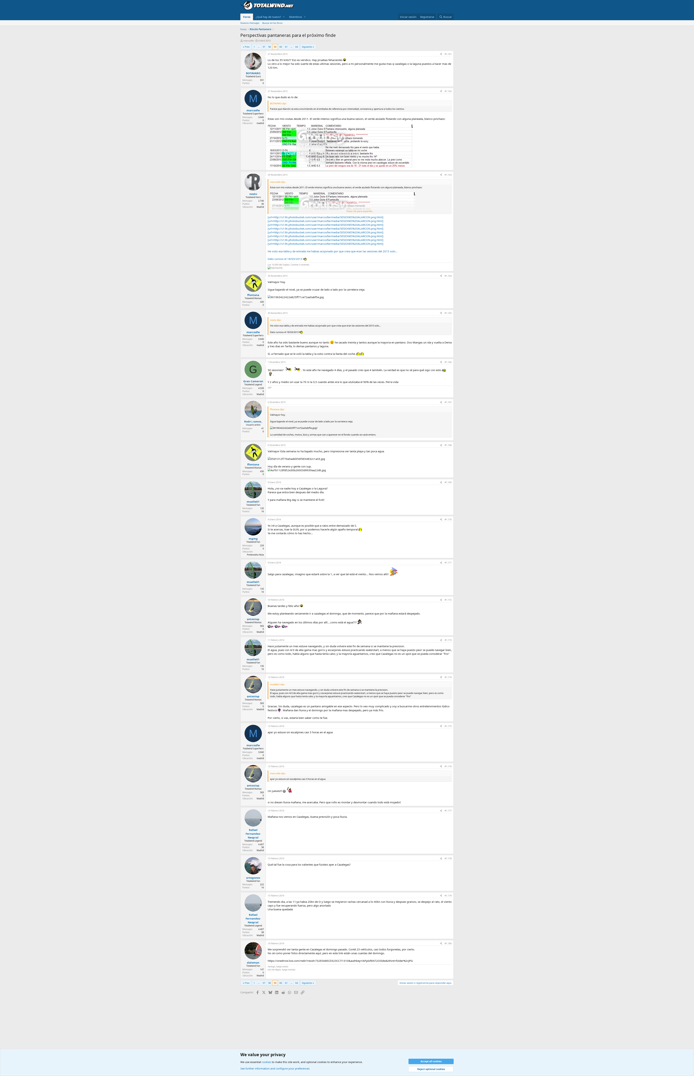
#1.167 (448, 402)
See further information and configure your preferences (275, 1068)
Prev (247, 46)
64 (296, 46)
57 (264, 46)
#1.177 (448, 810)
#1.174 (448, 677)
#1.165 (448, 313)
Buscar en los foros (272, 23)
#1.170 (448, 519)
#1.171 (448, 562)
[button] (283, 17)
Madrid (260, 206)
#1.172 (448, 599)
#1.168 (448, 445)
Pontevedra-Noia (255, 554)
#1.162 (448, 91)
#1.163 (448, 174)
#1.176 (448, 766)
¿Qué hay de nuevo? (268, 17)
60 (280, 46)
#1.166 (448, 362)
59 (275, 46)
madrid (260, 123)
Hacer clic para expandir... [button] (359, 211)
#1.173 (448, 640)
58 (269, 46)
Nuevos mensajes (249, 23)
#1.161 (448, 54)
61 (286, 46)
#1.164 (448, 275)
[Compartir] (441, 54)
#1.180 (448, 943)
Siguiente (307, 46)
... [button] (259, 46)
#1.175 (448, 726)
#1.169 (448, 482)
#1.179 (448, 895)
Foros (246, 17)
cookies (266, 1062)
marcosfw (248, 40)
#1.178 (448, 858)
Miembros (295, 17)
